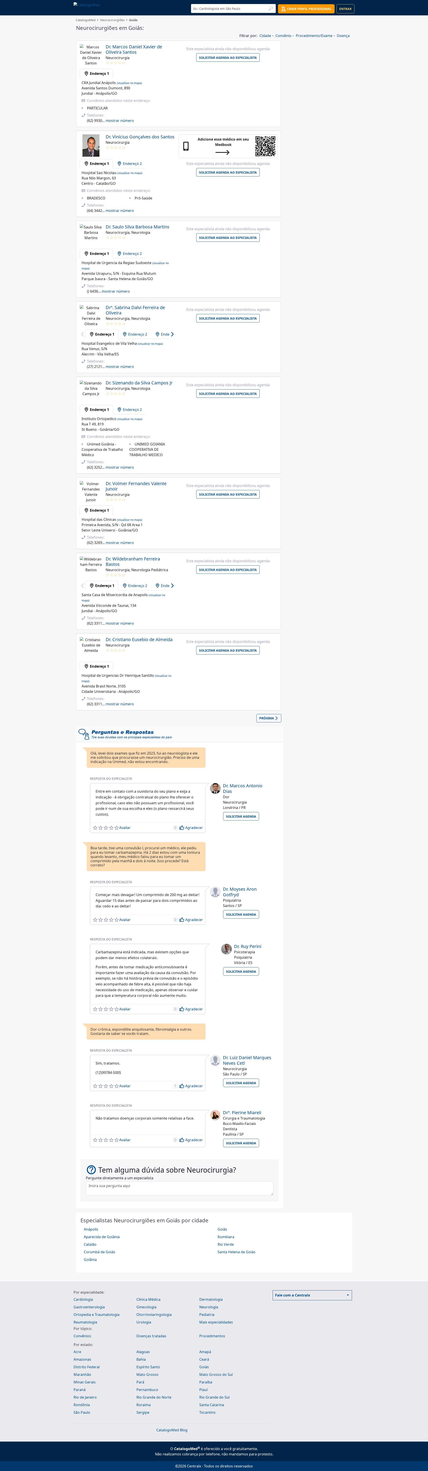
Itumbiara (226, 1236)
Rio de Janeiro (85, 1397)
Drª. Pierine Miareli (242, 1113)
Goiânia (90, 1259)
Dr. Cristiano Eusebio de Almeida (139, 639)
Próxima (266, 718)
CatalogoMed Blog (171, 1430)
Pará (140, 1382)
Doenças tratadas (151, 1336)
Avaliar (125, 827)
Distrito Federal (87, 1366)
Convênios (82, 1336)
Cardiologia (83, 1299)
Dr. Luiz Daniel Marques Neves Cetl (247, 1060)
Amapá (205, 1351)
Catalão (90, 1244)
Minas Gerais (85, 1382)
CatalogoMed (86, 20)
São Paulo (82, 1412)
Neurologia (208, 1307)
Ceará (204, 1359)
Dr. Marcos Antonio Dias (242, 788)
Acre (77, 1351)
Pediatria (206, 1314)
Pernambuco (147, 1389)
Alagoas (143, 1351)
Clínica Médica (148, 1299)
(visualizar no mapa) (129, 83)
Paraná (80, 1389)
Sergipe (142, 1412)
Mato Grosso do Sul (216, 1374)
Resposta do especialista (111, 778)
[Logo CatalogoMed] (87, 4)
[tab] (96, 73)
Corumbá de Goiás (99, 1251)
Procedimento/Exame (314, 35)
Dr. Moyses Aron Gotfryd (240, 892)
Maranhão (82, 1374)
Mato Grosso (147, 1374)
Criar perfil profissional (309, 9)
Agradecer (194, 827)
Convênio (283, 35)
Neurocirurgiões (112, 20)
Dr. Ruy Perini (247, 946)
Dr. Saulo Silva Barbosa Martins (137, 227)
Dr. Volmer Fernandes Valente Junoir (136, 486)
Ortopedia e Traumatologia (96, 1314)
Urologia (143, 1322)
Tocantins (207, 1412)
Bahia (141, 1359)
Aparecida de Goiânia (102, 1236)
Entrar (345, 9)
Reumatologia (85, 1322)
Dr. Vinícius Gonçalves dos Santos (140, 137)
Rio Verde (226, 1244)
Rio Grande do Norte (153, 1397)
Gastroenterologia (89, 1307)
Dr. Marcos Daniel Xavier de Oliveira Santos (134, 49)
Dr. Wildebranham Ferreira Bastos (133, 561)
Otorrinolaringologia (154, 1314)
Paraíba (205, 1382)
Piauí (203, 1389)
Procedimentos (212, 1336)
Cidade (265, 35)
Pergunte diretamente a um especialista (119, 1178)
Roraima (143, 1404)
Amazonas (82, 1359)
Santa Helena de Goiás (236, 1251)
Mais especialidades (216, 1322)
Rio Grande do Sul (214, 1397)
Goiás (222, 1229)
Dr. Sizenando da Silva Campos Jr (139, 383)
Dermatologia (211, 1299)
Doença (343, 35)
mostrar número (120, 120)
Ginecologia (146, 1307)
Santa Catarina (211, 1404)
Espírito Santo (148, 1366)
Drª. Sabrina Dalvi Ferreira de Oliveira (135, 310)
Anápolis (91, 1229)
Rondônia (82, 1404)
